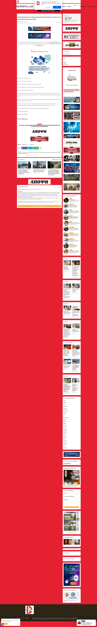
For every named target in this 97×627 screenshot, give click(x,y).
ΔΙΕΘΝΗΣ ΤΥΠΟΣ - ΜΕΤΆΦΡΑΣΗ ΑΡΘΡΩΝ (40, 619)
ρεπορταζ (65, 436)
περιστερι (32, 144)
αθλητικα (65, 402)
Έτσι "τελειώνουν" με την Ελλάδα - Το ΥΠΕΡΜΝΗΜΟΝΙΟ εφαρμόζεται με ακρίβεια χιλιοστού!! (75, 367)
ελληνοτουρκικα (66, 417)
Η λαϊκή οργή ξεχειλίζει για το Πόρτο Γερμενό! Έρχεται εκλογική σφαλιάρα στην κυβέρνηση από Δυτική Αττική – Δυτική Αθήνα (24, 171)
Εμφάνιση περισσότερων (56, 159)
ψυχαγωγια (65, 447)
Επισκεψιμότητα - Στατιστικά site (63, 617)
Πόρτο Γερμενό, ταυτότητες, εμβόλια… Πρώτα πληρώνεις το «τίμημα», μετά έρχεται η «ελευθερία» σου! (74, 235)
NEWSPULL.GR (24, 6)
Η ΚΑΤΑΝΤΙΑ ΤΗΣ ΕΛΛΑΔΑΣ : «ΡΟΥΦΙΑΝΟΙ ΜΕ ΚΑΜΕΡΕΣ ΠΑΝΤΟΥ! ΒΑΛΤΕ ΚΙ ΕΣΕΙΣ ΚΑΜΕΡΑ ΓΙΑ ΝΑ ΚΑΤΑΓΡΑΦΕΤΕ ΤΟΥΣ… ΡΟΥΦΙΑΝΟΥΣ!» (67, 387)
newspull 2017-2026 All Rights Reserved (69, 619)
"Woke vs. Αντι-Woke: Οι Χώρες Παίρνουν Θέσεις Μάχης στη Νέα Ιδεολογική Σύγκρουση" (67, 353)
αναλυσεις (65, 408)
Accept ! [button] (4, 623)
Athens (67, 16)
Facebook (25, 148)
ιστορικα (65, 425)
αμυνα (65, 404)
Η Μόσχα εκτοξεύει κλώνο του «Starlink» (75, 290)
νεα (28, 144)
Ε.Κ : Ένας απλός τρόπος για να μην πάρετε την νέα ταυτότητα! (67, 366)
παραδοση (65, 432)
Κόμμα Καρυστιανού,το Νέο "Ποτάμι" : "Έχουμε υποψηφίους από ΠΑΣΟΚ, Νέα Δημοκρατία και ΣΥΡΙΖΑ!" (75, 387)
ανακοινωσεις (66, 406)
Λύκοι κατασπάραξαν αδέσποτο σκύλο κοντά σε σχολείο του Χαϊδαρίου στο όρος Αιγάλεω (39, 170)
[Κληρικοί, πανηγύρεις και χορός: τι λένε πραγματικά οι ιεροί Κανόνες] (66, 228)
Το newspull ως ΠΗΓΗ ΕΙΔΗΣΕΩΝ (51, 617)
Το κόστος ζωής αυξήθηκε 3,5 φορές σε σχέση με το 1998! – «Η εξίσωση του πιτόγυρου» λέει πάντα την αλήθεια (74, 253)
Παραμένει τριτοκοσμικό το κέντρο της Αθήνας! (75, 330)
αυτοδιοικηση (66, 410)
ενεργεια (65, 421)
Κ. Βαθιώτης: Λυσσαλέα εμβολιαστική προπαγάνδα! (66, 268)
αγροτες (65, 400)
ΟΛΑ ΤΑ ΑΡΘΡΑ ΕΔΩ (22, 119)
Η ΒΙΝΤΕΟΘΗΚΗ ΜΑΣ (74, 617)
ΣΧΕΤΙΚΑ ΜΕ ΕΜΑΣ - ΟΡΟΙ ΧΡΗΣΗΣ (54, 619)
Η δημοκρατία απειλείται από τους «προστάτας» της (67, 312)
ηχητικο (65, 423)
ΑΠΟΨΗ (33, 617)
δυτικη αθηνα (24, 144)
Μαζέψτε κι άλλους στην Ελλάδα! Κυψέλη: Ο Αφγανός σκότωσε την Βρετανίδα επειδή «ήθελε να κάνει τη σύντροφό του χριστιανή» (67, 333)
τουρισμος (65, 444)
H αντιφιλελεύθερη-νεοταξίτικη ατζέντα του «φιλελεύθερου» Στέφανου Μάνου (76, 313)
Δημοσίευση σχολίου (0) (39, 206)
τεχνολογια (65, 442)
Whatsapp (36, 148)
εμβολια (65, 419)
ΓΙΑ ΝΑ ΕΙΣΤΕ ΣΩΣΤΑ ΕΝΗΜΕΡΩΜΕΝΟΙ (39, 126)
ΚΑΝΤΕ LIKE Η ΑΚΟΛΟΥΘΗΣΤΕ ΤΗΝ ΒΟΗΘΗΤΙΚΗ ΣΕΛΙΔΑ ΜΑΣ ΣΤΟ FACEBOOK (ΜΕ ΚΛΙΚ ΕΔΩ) (39, 125)
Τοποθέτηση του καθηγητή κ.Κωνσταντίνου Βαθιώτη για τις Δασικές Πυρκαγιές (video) (74, 212)
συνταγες (65, 440)
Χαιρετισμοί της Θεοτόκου (40, 617)
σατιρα (65, 438)
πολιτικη (65, 434)
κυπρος (65, 427)
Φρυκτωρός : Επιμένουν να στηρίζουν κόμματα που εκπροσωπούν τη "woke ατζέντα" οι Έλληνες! (76, 353)
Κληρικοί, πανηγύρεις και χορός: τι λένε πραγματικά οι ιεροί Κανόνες (74, 229)
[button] (79, 5)
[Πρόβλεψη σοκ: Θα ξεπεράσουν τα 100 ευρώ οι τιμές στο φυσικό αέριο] (66, 240)
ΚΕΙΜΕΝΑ (69, 6)
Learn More (9, 621)
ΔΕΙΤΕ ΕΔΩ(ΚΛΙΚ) (67, 463)
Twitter (31, 148)
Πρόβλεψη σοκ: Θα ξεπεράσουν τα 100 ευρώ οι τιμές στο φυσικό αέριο (74, 240)
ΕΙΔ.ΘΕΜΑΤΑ (82, 6)
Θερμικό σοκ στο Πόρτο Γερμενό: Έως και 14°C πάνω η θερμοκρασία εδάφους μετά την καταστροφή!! (74, 224)
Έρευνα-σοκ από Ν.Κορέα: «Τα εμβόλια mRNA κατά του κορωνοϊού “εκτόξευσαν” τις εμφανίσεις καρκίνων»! (72, 90)
